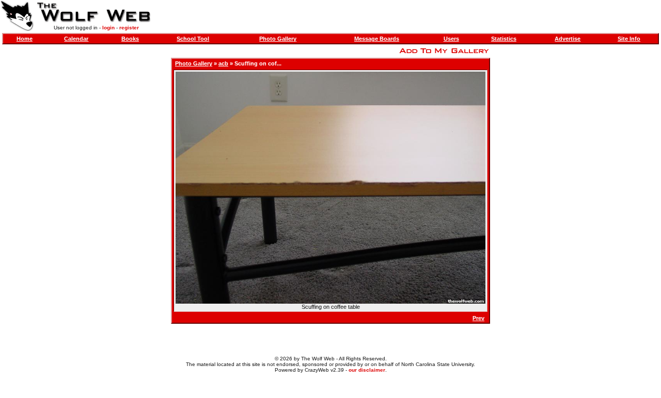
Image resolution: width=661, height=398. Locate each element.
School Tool (193, 39)
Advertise (567, 39)
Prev (478, 318)
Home (25, 39)
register (129, 27)
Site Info (629, 39)
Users (451, 39)
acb (223, 63)
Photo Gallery (277, 39)
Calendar (76, 39)
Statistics (503, 39)
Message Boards (376, 39)
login (108, 27)
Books (130, 39)
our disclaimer (367, 370)
